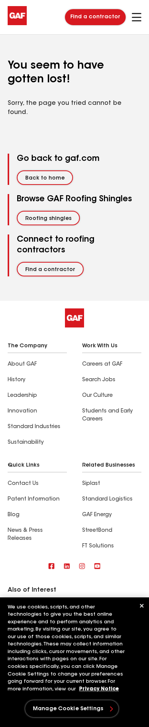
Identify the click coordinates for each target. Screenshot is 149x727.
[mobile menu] (136, 17)
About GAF (22, 364)
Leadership (22, 395)
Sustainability (26, 442)
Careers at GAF (102, 364)
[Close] (142, 606)
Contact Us (23, 483)
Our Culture (97, 395)
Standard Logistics (107, 499)
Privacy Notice (99, 689)
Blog (13, 515)
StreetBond (97, 530)
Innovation (22, 411)
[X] (67, 567)
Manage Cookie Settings (68, 709)
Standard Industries (34, 427)
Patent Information (34, 499)
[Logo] (17, 24)
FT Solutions (98, 546)
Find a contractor (95, 17)
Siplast (91, 483)
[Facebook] (52, 567)
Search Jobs (98, 380)
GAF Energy (97, 515)
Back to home (45, 178)
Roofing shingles (48, 218)
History (16, 380)
